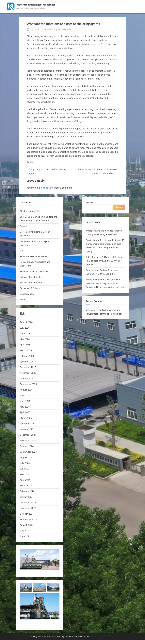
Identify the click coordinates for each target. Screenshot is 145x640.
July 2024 (25, 463)
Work (32, 162)
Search (89, 202)
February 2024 (27, 491)
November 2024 (28, 440)
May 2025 (25, 406)
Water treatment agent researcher (35, 4)
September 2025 (28, 384)
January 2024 (27, 497)
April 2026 (25, 344)
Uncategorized (27, 294)
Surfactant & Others (30, 288)
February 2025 (27, 423)
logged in (46, 187)
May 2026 (25, 339)
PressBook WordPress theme (102, 636)
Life (22, 250)
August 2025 (26, 389)
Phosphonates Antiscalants (33, 256)
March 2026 (26, 350)
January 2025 (26, 429)
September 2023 (28, 519)
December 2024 (28, 434)
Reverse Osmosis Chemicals (34, 271)
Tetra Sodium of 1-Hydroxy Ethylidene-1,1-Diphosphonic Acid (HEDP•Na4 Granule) (105, 261)
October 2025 (27, 378)
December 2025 (28, 367)
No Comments (64, 29)
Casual (23, 226)
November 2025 (28, 373)
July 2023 (25, 530)
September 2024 (28, 451)
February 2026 (27, 356)
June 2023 (25, 536)
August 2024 (26, 457)
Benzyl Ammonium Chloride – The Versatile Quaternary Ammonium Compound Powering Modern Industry (105, 283)
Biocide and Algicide (30, 211)
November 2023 (28, 508)
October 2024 (27, 446)
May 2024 (25, 474)
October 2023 (27, 513)
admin (50, 29)
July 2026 (25, 327)
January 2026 (26, 361)
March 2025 (26, 418)
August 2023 (26, 525)
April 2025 (25, 412)
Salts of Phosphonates (31, 277)
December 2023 (28, 502)
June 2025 (25, 401)
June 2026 (25, 333)
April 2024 (25, 480)
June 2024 (25, 468)
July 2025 (25, 395)
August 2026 (26, 322)
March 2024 (26, 485)
